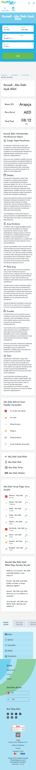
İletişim (9, 679)
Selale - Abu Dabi (15, 509)
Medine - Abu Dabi (15, 522)
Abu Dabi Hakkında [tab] (19, 623)
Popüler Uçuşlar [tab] (6, 623)
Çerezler (18, 748)
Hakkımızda (11, 670)
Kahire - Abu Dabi (15, 535)
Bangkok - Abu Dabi (16, 548)
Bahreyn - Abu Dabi (16, 495)
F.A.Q (9, 674)
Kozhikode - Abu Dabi (16, 528)
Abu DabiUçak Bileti (17, 456)
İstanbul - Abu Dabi (15, 541)
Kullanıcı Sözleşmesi (18, 745)
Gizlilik (18, 740)
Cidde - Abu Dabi (15, 515)
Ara (18, 55)
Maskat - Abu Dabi (15, 502)
